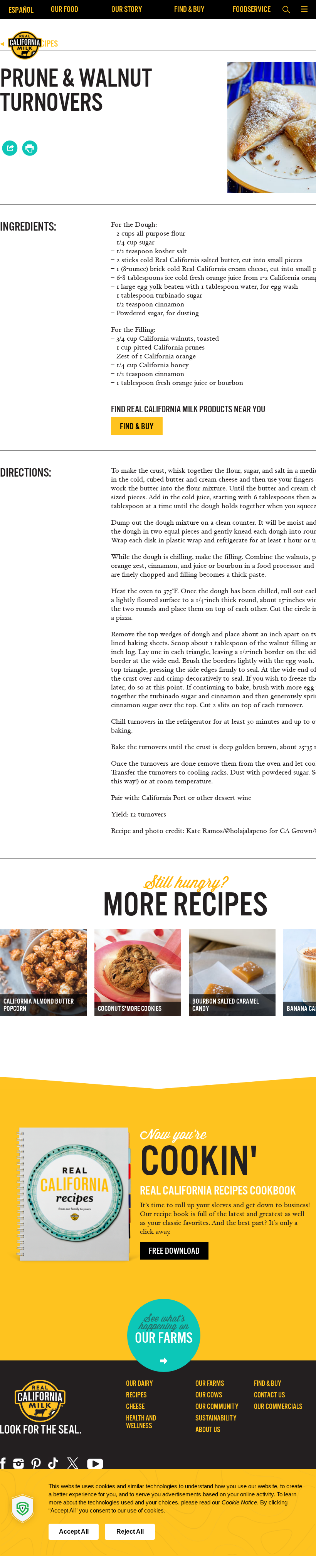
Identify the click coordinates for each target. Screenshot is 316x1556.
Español (21, 9)
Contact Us (269, 1395)
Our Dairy (139, 1383)
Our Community (217, 1406)
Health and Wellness (141, 1422)
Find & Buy (189, 9)
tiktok (54, 1463)
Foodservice (252, 9)
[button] (304, 9)
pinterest (36, 1463)
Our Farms (209, 1383)
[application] (158, 1512)
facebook (3, 1463)
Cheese (135, 1406)
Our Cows (208, 1395)
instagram (18, 1463)
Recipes (136, 1395)
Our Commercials (278, 1406)
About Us (207, 1429)
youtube (95, 1463)
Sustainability (216, 1418)
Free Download (174, 1251)
